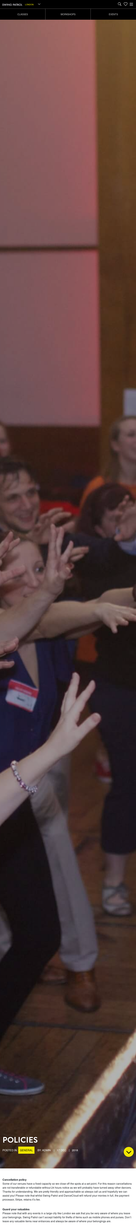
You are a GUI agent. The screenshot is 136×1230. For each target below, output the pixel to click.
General (26, 1150)
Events (113, 14)
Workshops (68, 14)
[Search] (119, 4)
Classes (22, 14)
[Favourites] (125, 4)
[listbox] (33, 4)
